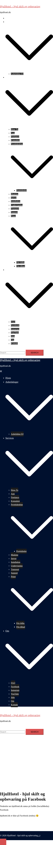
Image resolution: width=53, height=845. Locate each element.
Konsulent (15, 140)
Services (9, 77)
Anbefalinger (11, 22)
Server (13, 198)
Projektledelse (17, 144)
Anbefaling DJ (17, 74)
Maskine (14, 194)
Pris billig (20, 262)
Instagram (15, 329)
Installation (15, 201)
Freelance (15, 137)
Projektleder (21, 190)
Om (7, 270)
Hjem (7, 18)
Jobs (13, 336)
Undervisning (17, 205)
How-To (14, 129)
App (13, 133)
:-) (39, 835)
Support (14, 212)
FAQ (13, 322)
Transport (15, 209)
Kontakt (14, 343)
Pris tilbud (20, 266)
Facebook (15, 325)
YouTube (15, 332)
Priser (13, 216)
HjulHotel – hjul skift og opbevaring (20, 6)
